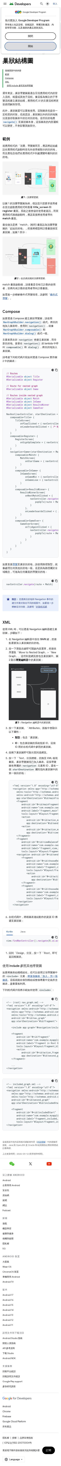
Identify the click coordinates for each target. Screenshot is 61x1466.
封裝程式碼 (41, 606)
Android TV (8, 1281)
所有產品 (7, 1426)
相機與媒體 (8, 1238)
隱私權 (6, 1243)
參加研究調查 (9, 1386)
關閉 (30, 36)
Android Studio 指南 (12, 1338)
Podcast (6, 1210)
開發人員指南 (9, 1343)
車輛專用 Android (11, 1276)
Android (7, 1180)
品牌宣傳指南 (26, 1438)
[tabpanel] (30, 940)
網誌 (5, 1205)
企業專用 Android (11, 1185)
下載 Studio (8, 1353)
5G (4, 1248)
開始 (30, 46)
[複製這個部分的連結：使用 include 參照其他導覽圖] (45, 966)
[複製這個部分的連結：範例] (13, 139)
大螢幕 (6, 1261)
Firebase (7, 1416)
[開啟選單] (5, 4)
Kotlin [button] (9, 931)
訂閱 (48, 1450)
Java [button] (22, 931)
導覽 (15, 564)
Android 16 (8, 1300)
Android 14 (8, 1310)
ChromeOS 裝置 (11, 1271)
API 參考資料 (9, 1348)
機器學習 (7, 1228)
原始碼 (6, 1195)
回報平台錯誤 (9, 1371)
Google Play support (12, 1381)
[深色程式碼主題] (53, 370)
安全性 (6, 1190)
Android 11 (8, 1325)
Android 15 (8, 1305)
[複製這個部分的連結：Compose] (23, 312)
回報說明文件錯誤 (11, 1376)
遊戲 (5, 1223)
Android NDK (9, 1358)
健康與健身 (8, 1233)
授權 (14, 1438)
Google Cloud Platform (14, 1421)
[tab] (10, 931)
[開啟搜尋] (41, 4)
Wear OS (7, 1266)
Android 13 (8, 1315)
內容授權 (41, 1142)
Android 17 (8, 1295)
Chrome (6, 1411)
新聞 (5, 1200)
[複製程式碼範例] (56, 370)
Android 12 (8, 1320)
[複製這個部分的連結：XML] (13, 623)
